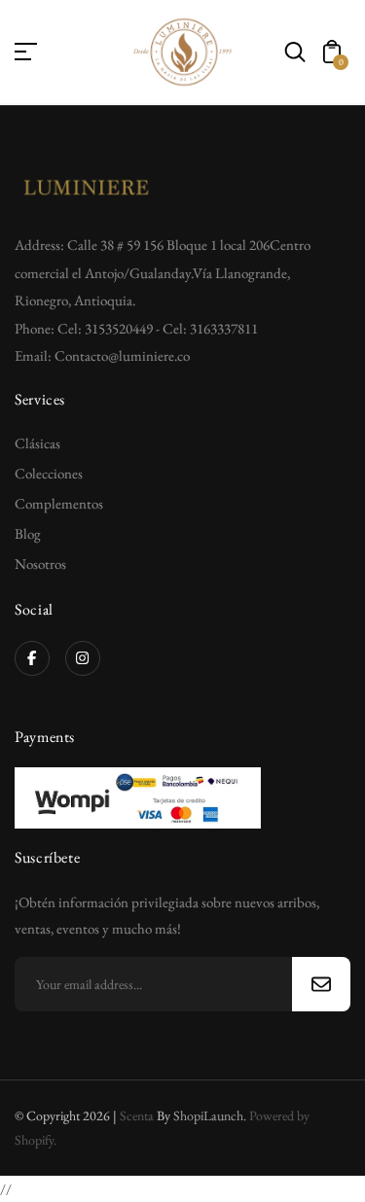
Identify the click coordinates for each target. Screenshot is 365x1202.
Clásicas (37, 443)
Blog (28, 533)
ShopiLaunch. (209, 1115)
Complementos (59, 503)
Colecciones (49, 473)
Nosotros (40, 563)
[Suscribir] (321, 984)
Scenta (137, 1115)
